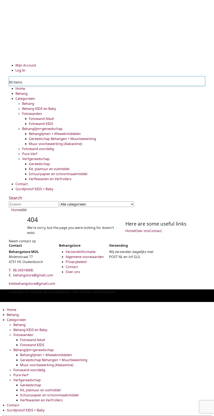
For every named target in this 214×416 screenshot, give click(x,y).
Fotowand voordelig (38, 148)
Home (20, 88)
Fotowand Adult (41, 118)
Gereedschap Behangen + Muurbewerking (62, 138)
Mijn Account (25, 65)
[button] (15, 198)
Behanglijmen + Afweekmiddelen (55, 133)
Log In (20, 70)
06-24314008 (23, 270)
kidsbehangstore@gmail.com (32, 283)
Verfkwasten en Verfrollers (50, 179)
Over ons (142, 231)
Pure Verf (29, 154)
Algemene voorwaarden (85, 256)
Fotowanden (32, 113)
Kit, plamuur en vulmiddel (49, 169)
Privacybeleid (76, 261)
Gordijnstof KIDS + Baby (34, 189)
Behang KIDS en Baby (39, 108)
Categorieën (25, 98)
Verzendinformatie (81, 251)
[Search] (137, 204)
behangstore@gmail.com (33, 275)
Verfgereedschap (36, 159)
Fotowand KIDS (41, 123)
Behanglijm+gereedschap (42, 128)
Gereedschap (39, 164)
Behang (21, 93)
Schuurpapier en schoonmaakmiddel (58, 174)
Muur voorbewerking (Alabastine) (55, 143)
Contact (21, 184)
